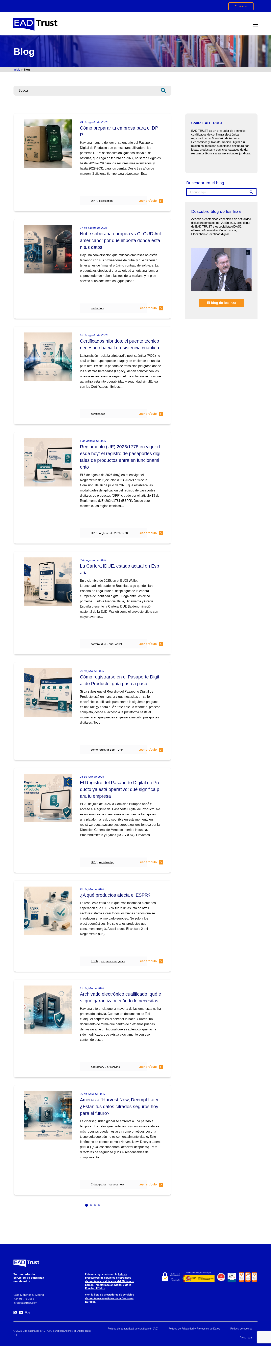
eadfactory (97, 308)
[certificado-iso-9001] (254, 1277)
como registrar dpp (103, 749)
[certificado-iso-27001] (241, 1277)
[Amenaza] (48, 1115)
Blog (27, 1312)
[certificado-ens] (232, 1277)
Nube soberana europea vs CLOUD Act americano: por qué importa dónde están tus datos (120, 240)
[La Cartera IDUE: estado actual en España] (48, 581)
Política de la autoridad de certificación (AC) (133, 1328)
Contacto (241, 6)
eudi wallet (115, 643)
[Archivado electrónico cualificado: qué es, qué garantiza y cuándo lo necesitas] (48, 1010)
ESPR (94, 961)
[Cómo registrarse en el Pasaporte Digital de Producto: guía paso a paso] (48, 692)
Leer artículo (147, 201)
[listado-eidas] (170, 1277)
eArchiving (113, 1066)
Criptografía (98, 1184)
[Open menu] (255, 24)
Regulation (106, 200)
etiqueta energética (113, 961)
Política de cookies (241, 1328)
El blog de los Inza (221, 303)
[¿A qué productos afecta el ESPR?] (48, 911)
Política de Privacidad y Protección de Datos (194, 1328)
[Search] (166, 91)
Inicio (16, 69)
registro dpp (106, 862)
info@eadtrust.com (25, 1302)
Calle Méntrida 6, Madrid (28, 1294)
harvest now (116, 1184)
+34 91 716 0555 (23, 1298)
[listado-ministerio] (198, 1277)
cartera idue (98, 643)
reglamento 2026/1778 (113, 533)
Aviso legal (246, 1337)
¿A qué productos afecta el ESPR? (115, 895)
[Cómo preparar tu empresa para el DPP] (48, 143)
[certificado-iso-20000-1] (248, 1277)
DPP (93, 200)
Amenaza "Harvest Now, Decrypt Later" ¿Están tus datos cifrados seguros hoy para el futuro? (120, 1106)
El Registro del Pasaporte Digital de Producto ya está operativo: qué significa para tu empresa (120, 789)
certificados (98, 413)
